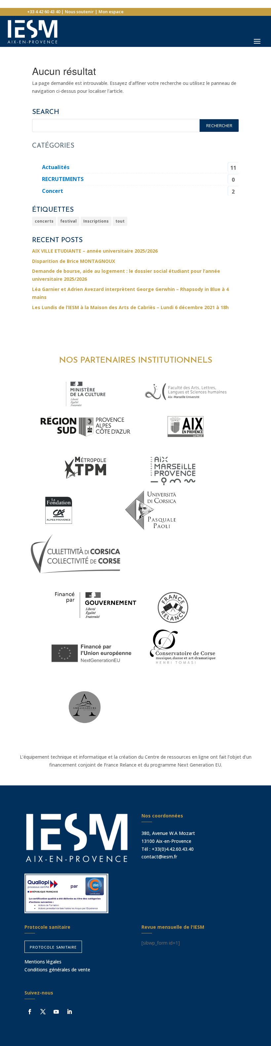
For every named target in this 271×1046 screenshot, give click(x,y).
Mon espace (111, 12)
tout (120, 221)
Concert (52, 191)
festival (68, 221)
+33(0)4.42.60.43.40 (173, 849)
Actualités (55, 167)
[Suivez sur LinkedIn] (69, 1011)
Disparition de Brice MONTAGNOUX (73, 261)
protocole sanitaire (53, 946)
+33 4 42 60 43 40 (43, 12)
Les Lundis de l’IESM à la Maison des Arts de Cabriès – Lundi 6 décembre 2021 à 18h (130, 307)
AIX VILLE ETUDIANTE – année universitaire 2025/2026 (95, 251)
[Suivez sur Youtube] (56, 1011)
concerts (44, 221)
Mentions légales (42, 961)
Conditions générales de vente (57, 969)
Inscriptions (96, 221)
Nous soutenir (79, 12)
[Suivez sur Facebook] (29, 1011)
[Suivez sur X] (43, 1011)
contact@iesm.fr (159, 856)
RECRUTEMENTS (63, 179)
